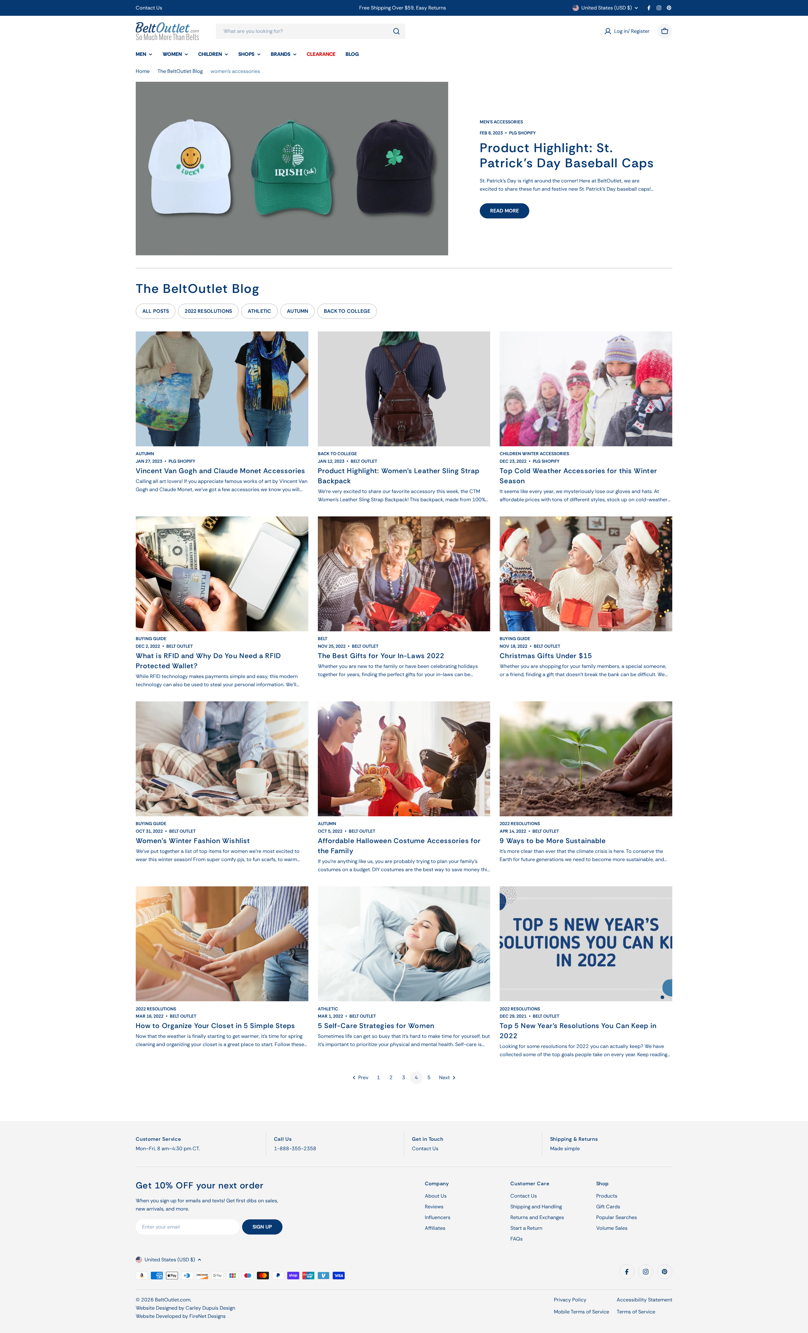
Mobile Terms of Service (581, 1311)
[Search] (396, 31)
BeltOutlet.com (172, 1299)
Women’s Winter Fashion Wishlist (193, 840)
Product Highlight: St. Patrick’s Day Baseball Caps (567, 155)
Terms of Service (636, 1311)
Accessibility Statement (644, 1299)
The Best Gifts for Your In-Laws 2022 (381, 655)
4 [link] (416, 1077)
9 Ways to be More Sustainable (553, 840)
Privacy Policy (570, 1299)
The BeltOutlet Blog (180, 71)
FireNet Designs (207, 1316)
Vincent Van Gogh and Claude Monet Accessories (221, 470)
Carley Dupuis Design (210, 1308)
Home (143, 71)
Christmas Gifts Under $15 (546, 655)
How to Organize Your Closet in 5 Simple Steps (215, 1025)
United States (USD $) (606, 8)
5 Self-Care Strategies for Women (376, 1025)
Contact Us (149, 7)
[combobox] (310, 31)
